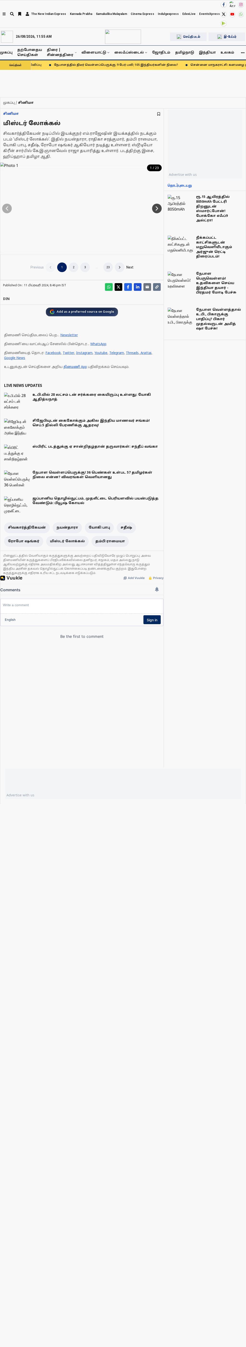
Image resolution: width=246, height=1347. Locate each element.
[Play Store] (224, 23)
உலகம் (227, 53)
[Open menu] (4, 14)
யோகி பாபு (99, 528)
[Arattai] (232, 4)
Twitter (68, 353)
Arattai (146, 353)
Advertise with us (183, 174)
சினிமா (11, 114)
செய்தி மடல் (191, 36)
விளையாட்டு (93, 53)
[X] (224, 14)
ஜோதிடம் (161, 53)
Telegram (116, 353)
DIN (6, 299)
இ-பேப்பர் (230, 36)
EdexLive (189, 14)
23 (108, 267)
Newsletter (69, 335)
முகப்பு (6, 53)
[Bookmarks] (20, 14)
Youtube (100, 353)
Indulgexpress (168, 14)
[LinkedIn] (137, 287)
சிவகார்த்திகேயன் (27, 528)
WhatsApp (98, 344)
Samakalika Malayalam (111, 14)
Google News (14, 358)
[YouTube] (232, 14)
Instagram (84, 353)
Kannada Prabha (81, 14)
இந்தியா (207, 53)
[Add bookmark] (159, 114)
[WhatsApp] (241, 14)
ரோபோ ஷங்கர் (23, 541)
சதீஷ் (126, 528)
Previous (37, 267)
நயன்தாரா (67, 528)
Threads (132, 353)
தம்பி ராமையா (110, 541)
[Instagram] (241, 4)
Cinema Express (142, 14)
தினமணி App (75, 367)
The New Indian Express (48, 14)
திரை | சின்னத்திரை (60, 52)
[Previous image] (7, 208)
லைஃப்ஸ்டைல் (129, 53)
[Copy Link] (157, 287)
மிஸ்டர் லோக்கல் (67, 541)
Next (129, 267)
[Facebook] (224, 4)
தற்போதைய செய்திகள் (29, 52)
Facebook (53, 353)
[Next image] (157, 208)
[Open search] (12, 14)
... (97, 267)
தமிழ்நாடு (184, 53)
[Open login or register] (27, 14)
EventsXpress (209, 14)
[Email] (147, 287)
